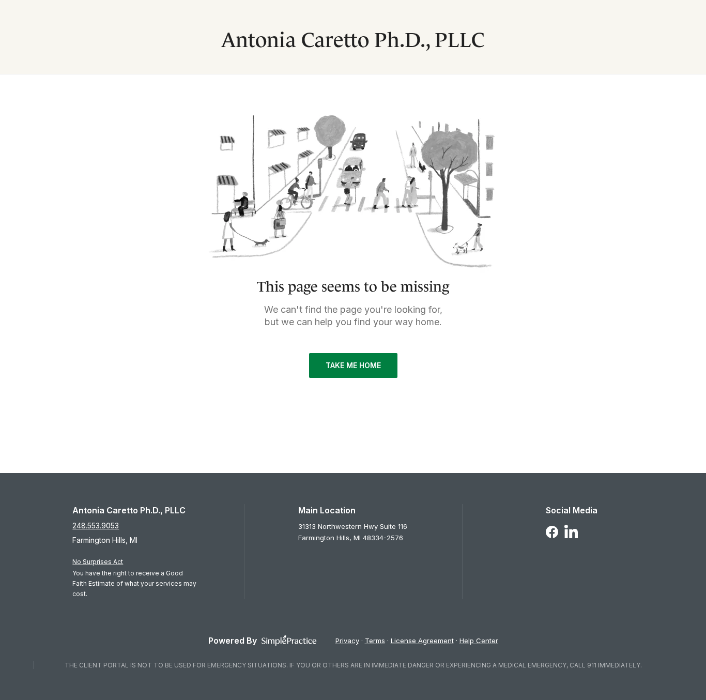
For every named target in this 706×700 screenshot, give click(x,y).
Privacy (347, 640)
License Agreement (422, 640)
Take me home (353, 365)
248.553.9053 (95, 525)
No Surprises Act (97, 562)
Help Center (478, 640)
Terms (375, 640)
